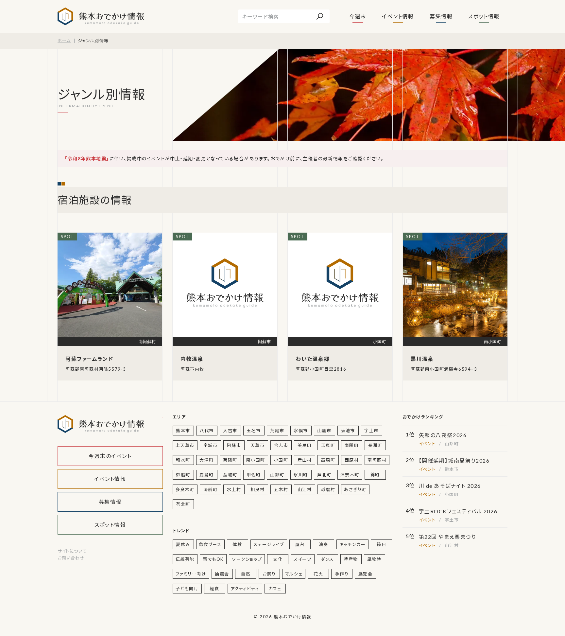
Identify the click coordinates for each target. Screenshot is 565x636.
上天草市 (185, 445)
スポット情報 (484, 16)
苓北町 (183, 504)
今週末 (358, 16)
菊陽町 (230, 460)
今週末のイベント (110, 456)
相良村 (257, 489)
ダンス (327, 559)
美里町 (305, 445)
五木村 (281, 489)
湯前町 (210, 489)
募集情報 (441, 16)
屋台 (300, 544)
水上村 (234, 489)
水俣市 (301, 430)
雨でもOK (213, 559)
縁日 (381, 544)
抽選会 (222, 573)
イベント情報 (398, 16)
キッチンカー (352, 544)
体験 (237, 544)
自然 (245, 573)
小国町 (281, 460)
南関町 (352, 445)
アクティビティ (245, 588)
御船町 (183, 474)
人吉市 (230, 430)
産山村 (305, 460)
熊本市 (183, 430)
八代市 (206, 430)
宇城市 (210, 445)
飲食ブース (210, 544)
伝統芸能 (185, 559)
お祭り (269, 573)
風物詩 (374, 559)
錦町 (375, 474)
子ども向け (187, 588)
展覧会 (365, 573)
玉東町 (328, 445)
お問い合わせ (71, 557)
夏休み (183, 544)
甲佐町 (254, 474)
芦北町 (324, 474)
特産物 (351, 559)
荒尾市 (277, 430)
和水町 (183, 460)
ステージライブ (268, 544)
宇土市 (371, 430)
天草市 (257, 445)
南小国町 (255, 460)
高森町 (328, 460)
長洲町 (375, 445)
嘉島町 (206, 474)
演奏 (323, 544)
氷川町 (301, 474)
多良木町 (185, 489)
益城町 (230, 474)
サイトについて (72, 551)
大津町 (206, 460)
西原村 (352, 460)
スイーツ (302, 559)
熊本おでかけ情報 (101, 16)
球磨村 (328, 489)
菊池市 (348, 430)
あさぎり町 (355, 489)
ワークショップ (247, 559)
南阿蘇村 (377, 460)
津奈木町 (349, 474)
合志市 (281, 445)
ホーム (64, 40)
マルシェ (293, 573)
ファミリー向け (191, 573)
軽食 (214, 588)
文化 (277, 559)
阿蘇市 (234, 445)
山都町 (277, 474)
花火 (318, 573)
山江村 (305, 489)
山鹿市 (324, 430)
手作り (342, 573)
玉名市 (254, 430)
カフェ (275, 588)
